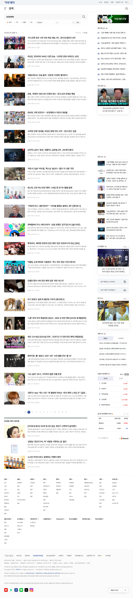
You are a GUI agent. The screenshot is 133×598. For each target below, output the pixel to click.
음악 (5, 533)
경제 (57, 479)
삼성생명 (103, 399)
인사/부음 (101, 500)
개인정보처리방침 (38, 555)
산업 (44, 479)
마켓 (5, 479)
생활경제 (58, 489)
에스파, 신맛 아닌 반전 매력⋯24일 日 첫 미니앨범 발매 (50, 187)
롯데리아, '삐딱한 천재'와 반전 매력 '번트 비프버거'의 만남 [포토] (54, 243)
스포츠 (6, 539)
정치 (85, 479)
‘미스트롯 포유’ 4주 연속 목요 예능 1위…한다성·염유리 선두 (52, 38)
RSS (126, 2)
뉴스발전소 (20, 519)
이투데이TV (33, 519)
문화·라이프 (7, 519)
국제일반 (71, 486)
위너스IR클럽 (73, 519)
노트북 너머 (115, 503)
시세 (5, 489)
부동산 (32, 479)
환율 (5, 506)
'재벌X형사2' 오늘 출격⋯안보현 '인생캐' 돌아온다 (48, 75)
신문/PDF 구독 (119, 2)
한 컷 (18, 533)
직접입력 (39, 22)
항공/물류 (45, 496)
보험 (18, 489)
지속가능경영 (99, 519)
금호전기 (103, 388)
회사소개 (18, 555)
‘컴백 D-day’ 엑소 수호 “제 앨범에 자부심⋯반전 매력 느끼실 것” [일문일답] (58, 393)
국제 (70, 479)
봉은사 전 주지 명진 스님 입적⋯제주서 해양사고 (115, 53)
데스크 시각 (115, 493)
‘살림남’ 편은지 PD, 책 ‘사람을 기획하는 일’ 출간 (47, 441)
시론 (113, 489)
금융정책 (19, 483)
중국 (70, 493)
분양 (31, 493)
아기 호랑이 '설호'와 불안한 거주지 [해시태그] (46, 299)
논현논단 (114, 483)
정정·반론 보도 (79, 555)
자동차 (45, 489)
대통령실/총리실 (88, 483)
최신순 (85, 33)
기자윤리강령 (38, 573)
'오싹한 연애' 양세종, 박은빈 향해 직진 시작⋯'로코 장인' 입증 (52, 131)
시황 (5, 486)
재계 (44, 483)
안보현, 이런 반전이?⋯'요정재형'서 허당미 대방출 (47, 112)
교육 (100, 486)
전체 (10, 22)
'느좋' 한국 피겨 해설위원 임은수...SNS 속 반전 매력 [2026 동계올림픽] (57, 318)
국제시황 (6, 510)
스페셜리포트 (47, 519)
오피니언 (114, 479)
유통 (44, 500)
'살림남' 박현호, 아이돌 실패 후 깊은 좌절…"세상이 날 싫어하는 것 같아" (117, 181)
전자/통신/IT (46, 486)
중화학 (45, 493)
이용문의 (69, 555)
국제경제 (71, 483)
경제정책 (58, 483)
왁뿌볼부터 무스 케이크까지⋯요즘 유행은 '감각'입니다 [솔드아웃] (54, 224)
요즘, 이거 (19, 526)
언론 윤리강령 (30, 573)
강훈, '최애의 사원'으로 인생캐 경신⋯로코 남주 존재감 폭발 (51, 94)
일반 (5, 513)
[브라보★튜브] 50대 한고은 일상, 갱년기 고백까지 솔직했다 (52, 426)
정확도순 (78, 33)
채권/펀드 (6, 503)
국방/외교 (86, 489)
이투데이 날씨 (86, 519)
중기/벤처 (45, 506)
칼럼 (113, 500)
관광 (5, 522)
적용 (77, 22)
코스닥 (121, 378)
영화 (5, 529)
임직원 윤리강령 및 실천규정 (51, 573)
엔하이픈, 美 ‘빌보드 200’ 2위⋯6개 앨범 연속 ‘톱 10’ (50, 356)
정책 (31, 489)
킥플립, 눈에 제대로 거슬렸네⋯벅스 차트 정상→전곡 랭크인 (51, 262)
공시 (5, 483)
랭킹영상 (32, 526)
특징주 (105, 338)
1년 (31, 22)
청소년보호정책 (50, 555)
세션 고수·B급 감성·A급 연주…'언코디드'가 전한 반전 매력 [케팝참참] (55, 336)
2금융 (18, 493)
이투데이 (18, 569)
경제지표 (58, 486)
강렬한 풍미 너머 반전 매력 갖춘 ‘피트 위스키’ (46, 280)
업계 (31, 486)
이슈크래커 (20, 522)
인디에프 (103, 383)
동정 (100, 503)
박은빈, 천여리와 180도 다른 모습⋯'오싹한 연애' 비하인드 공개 (53, 56)
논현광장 (114, 486)
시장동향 (32, 483)
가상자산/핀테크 (21, 500)
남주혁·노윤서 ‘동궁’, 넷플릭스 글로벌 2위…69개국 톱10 (50, 150)
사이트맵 (107, 555)
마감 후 (114, 496)
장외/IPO (6, 493)
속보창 (112, 2)
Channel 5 (60, 519)
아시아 (71, 496)
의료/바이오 (46, 503)
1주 (17, 22)
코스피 (105, 378)
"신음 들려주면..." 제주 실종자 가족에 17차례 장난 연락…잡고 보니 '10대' (117, 213)
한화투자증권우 (105, 405)
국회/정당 (86, 486)
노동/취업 (101, 493)
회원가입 (106, 2)
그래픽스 (19, 529)
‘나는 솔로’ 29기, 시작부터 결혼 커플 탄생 (44, 374)
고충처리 (60, 555)
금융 (18, 479)
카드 (18, 496)
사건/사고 (101, 489)
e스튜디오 (33, 522)
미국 (70, 489)
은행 (18, 486)
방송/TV (6, 526)
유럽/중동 (71, 500)
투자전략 (121, 338)
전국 (100, 496)
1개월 (24, 22)
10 (62, 412)
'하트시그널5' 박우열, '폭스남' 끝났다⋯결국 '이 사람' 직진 (51, 168)
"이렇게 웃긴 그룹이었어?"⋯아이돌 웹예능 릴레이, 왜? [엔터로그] (54, 206)
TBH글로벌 (104, 394)
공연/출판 (6, 536)
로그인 (100, 2)
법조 (100, 483)
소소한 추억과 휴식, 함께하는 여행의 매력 (44, 457)
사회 (100, 479)
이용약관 (27, 555)
